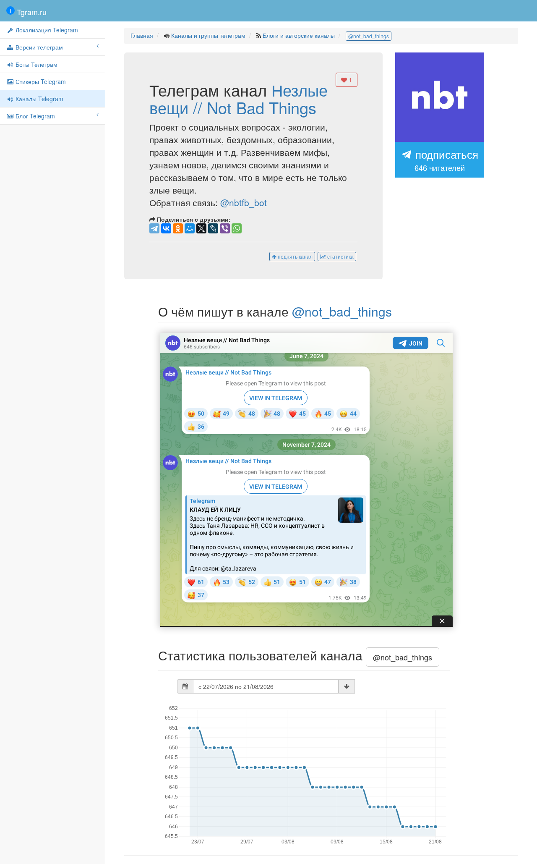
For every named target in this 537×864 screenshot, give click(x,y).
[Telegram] (154, 228)
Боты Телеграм (35, 64)
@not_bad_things (368, 35)
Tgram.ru (31, 11)
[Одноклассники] (178, 228)
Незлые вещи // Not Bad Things (238, 98)
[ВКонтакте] (166, 228)
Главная (141, 35)
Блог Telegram (34, 116)
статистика (340, 256)
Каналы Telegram (38, 98)
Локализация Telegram (46, 30)
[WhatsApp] (237, 228)
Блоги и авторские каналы (299, 35)
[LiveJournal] (213, 228)
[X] (201, 228)
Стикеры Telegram (40, 81)
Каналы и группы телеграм (208, 35)
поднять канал (294, 256)
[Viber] (225, 228)
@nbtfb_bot (243, 202)
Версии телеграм (38, 47)
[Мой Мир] (190, 228)
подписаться (445, 159)
